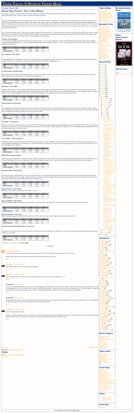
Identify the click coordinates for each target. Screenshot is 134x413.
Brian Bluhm (105, 257)
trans (102, 323)
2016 (103, 76)
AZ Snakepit (103, 390)
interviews (104, 283)
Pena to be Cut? (107, 197)
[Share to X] (24, 243)
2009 (103, 90)
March (105, 117)
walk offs (103, 326)
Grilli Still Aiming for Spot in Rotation (108, 174)
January (105, 232)
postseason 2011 (105, 298)
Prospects (104, 301)
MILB (101, 341)
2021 (103, 66)
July (104, 109)
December (106, 98)
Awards (103, 242)
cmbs (77, 410)
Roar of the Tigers (104, 20)
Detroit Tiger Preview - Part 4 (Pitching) (108, 139)
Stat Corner (102, 51)
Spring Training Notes (107, 216)
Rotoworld (102, 48)
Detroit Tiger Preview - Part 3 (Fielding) (108, 151)
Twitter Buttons (5, 356)
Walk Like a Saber (104, 58)
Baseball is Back (107, 225)
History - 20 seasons (107, 277)
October (105, 102)
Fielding (103, 265)
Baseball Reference (104, 32)
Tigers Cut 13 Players (107, 179)
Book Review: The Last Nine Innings (109, 170)
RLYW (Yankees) (104, 372)
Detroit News (103, 355)
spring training (105, 318)
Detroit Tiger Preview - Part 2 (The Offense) (108, 160)
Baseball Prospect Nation (106, 339)
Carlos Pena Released (106, 143)
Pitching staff (105, 297)
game (102, 269)
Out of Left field (104, 362)
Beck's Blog (102, 354)
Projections (104, 300)
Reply (7, 259)
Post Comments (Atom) (16, 350)
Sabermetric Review (109, 186)
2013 (103, 82)
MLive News (103, 360)
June (104, 111)
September (106, 104)
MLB (100, 43)
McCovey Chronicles (105, 386)
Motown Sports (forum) (106, 17)
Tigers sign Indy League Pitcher (108, 227)
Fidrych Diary (105, 264)
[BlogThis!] (23, 243)
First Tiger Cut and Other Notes (108, 190)
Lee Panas (9, 264)
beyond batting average (107, 250)
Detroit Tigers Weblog (105, 14)
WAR (102, 328)
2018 (103, 72)
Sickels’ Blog (103, 342)
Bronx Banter (103, 373)
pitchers (103, 293)
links (102, 287)
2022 (103, 64)
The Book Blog (103, 56)
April (105, 115)
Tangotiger (102, 53)
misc (102, 288)
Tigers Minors (103, 344)
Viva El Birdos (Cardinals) (107, 380)
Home (90, 347)
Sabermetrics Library (105, 50)
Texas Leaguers (103, 55)
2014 (103, 80)
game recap (104, 272)
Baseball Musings (104, 28)
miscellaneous (105, 290)
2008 (103, 92)
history (103, 275)
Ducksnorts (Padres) (105, 388)
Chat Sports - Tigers (105, 12)
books (103, 255)
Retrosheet (102, 46)
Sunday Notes (107, 214)
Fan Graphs (102, 40)
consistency (104, 259)
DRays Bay (102, 370)
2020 (103, 68)
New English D (103, 19)
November (106, 100)
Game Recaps (105, 274)
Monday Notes (107, 188)
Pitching (103, 295)
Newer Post (5, 347)
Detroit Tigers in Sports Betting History (107, 399)
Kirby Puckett (107, 208)
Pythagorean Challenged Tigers (109, 183)
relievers (103, 305)
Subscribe (102, 407)
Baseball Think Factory (106, 33)
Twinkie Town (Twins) (106, 375)
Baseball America (104, 336)
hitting (103, 280)
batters (103, 247)
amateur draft (105, 241)
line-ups (103, 285)
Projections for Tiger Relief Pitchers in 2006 (109, 200)
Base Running (105, 244)
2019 (103, 70)
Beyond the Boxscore (105, 37)
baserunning (104, 246)
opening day (104, 292)
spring (103, 316)
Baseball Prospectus (105, 30)
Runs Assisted (105, 310)
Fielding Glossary (106, 267)
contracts (103, 260)
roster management (106, 306)
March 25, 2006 (18, 297)
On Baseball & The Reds (106, 383)
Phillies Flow (103, 378)
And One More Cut (108, 128)
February (106, 230)
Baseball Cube (103, 337)
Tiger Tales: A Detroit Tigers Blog (32, 4)
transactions (104, 325)
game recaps (104, 270)
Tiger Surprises (107, 119)
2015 (103, 78)
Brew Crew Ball (104, 385)
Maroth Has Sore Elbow (108, 211)
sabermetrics (104, 311)
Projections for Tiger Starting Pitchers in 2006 (109, 221)
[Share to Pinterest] (28, 243)
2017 (103, 74)
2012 (103, 84)
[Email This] (21, 243)
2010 (103, 88)
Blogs (102, 254)
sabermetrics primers (107, 313)
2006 (103, 96)
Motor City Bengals (105, 15)
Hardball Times (103, 42)
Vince (7, 251)
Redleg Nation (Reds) (105, 381)
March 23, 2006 (14, 251)
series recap (104, 315)
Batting (103, 249)
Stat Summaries (105, 320)
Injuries (103, 282)
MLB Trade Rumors (105, 45)
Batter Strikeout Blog (105, 35)
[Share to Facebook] (26, 243)
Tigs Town (102, 346)
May (104, 113)
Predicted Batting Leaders (108, 125)
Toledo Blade (103, 347)
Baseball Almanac (104, 27)
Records (103, 303)
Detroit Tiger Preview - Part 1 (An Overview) (108, 166)
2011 (103, 86)
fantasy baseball (105, 262)
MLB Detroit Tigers (105, 359)
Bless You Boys (103, 11)
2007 (103, 94)
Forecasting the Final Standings (109, 134)
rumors (103, 308)
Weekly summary (106, 329)
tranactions (104, 321)
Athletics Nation (104, 377)
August (105, 107)
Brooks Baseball (104, 38)
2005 (103, 234)
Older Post (95, 347)
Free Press (102, 357)
